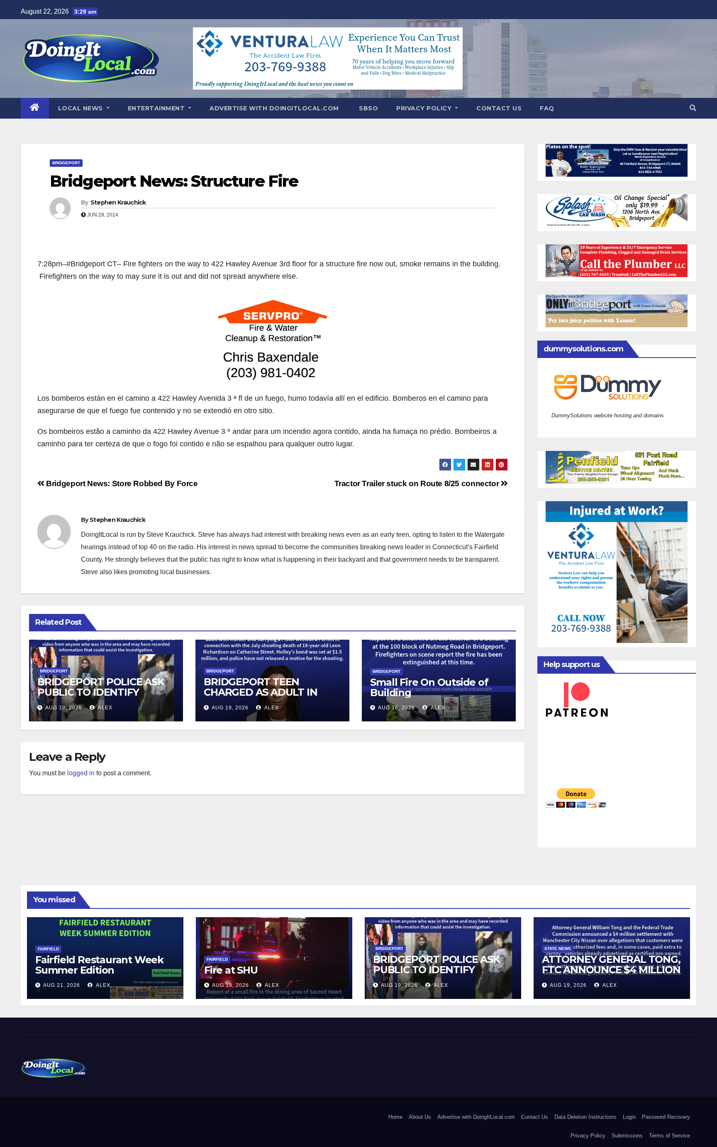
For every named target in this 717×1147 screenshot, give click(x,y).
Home (395, 1117)
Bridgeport (66, 163)
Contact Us (499, 108)
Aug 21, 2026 (61, 985)
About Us (420, 1117)
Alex (104, 708)
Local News (81, 108)
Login (629, 1117)
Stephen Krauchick (118, 202)
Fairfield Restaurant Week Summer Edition (99, 965)
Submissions (627, 1135)
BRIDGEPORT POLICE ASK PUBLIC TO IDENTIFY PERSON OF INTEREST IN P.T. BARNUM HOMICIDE (100, 697)
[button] (693, 108)
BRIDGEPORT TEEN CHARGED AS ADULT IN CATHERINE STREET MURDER (260, 697)
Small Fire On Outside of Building (429, 687)
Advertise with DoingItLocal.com (274, 108)
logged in (81, 773)
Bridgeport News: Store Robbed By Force (121, 483)
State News (557, 948)
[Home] (35, 108)
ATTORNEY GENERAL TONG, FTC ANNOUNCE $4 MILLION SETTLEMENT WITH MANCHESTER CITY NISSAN (611, 974)
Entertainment (157, 108)
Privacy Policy (425, 108)
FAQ (547, 108)
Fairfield (48, 949)
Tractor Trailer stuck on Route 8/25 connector (417, 483)
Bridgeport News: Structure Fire (174, 181)
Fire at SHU (231, 970)
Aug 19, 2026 (63, 708)
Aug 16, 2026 (396, 708)
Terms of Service (669, 1135)
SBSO (367, 108)
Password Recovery (666, 1117)
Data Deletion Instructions (585, 1117)
